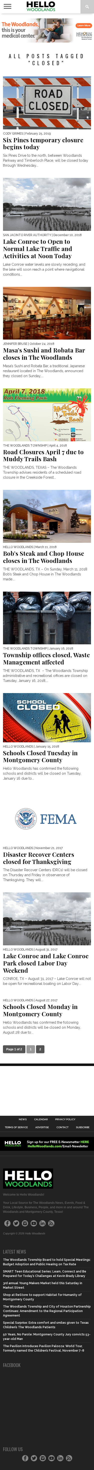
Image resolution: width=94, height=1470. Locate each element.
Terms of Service (16, 1127)
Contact (62, 1127)
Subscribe (82, 1127)
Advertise (42, 1127)
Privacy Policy (65, 1119)
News (23, 1119)
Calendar (41, 1119)
